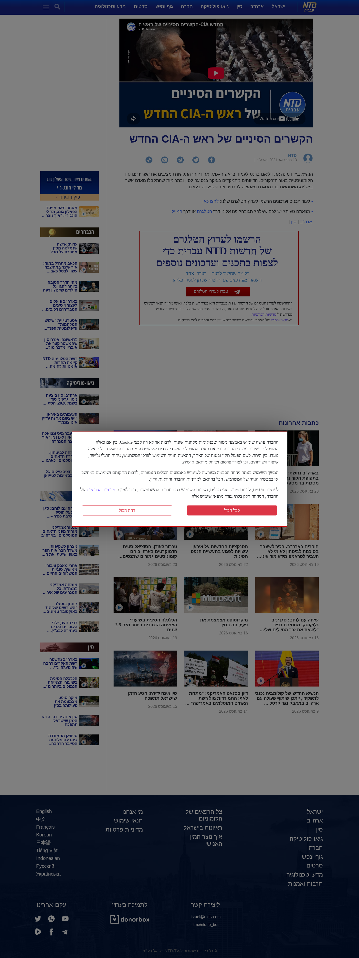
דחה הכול (127, 510)
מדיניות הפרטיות (101, 489)
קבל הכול (232, 510)
